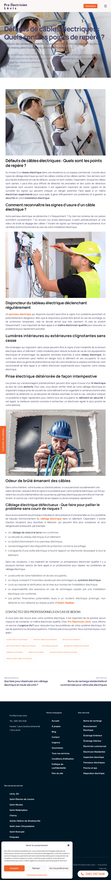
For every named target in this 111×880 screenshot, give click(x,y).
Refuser (36, 868)
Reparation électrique (31, 62)
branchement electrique (37, 54)
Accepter (14, 868)
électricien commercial (16, 58)
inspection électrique (64, 58)
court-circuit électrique (17, 640)
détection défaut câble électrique (21, 646)
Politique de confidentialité (37, 875)
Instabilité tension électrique (76, 646)
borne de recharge (13, 54)
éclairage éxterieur (61, 54)
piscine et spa (11, 62)
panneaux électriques (88, 58)
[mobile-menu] (104, 6)
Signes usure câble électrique (19, 658)
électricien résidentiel (40, 58)
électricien (97, 54)
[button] (68, 845)
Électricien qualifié (50, 646)
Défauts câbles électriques (45, 640)
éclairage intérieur (81, 54)
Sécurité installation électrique (63, 652)
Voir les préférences (58, 868)
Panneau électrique (14, 652)
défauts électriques (71, 640)
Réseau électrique (36, 652)
